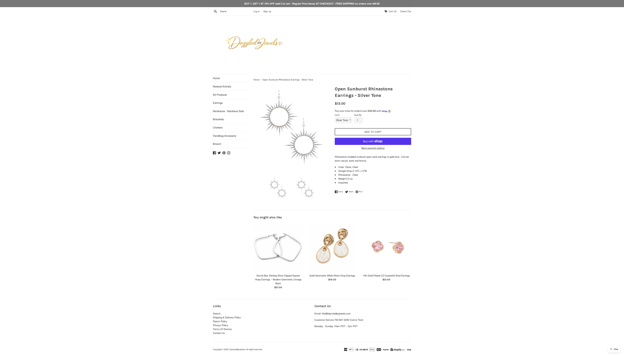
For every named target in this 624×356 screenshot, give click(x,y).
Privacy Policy (220, 325)
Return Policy (220, 321)
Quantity (357, 114)
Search (217, 313)
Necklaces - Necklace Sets (228, 111)
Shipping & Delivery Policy (227, 317)
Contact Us (219, 333)
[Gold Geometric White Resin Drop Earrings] (332, 247)
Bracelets (218, 119)
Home (216, 78)
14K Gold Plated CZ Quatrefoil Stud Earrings (386, 275)
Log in (257, 11)
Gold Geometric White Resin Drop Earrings (332, 275)
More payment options (372, 148)
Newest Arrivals (222, 86)
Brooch (217, 144)
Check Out (405, 11)
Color (337, 114)
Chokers (218, 127)
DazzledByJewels (237, 349)
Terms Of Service (222, 329)
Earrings (218, 103)
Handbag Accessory (224, 136)
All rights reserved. (254, 349)
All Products (220, 95)
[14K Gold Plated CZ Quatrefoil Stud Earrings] (386, 247)
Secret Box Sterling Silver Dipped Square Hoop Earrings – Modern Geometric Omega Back (278, 279)
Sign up (267, 11)
